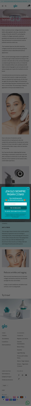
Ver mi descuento (15, 208)
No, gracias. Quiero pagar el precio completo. (15, 211)
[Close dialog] (28, 188)
